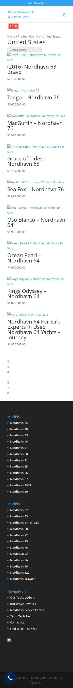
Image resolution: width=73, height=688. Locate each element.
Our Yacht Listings (22, 597)
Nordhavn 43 (19, 435)
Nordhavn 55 (19, 466)
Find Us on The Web (23, 629)
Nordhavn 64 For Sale (24, 523)
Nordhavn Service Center (27, 610)
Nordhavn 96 (19, 566)
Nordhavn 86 (19, 560)
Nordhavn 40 (19, 429)
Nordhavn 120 (19, 572)
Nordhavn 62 (19, 510)
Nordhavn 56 (19, 473)
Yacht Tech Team (21, 616)
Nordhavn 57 (19, 479)
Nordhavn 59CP (20, 485)
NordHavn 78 (19, 554)
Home (11, 36)
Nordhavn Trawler (22, 579)
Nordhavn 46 (19, 441)
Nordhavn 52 (19, 460)
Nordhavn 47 (19, 448)
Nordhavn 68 (19, 529)
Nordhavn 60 (19, 491)
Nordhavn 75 (19, 541)
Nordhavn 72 (19, 535)
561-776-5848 (36, 3)
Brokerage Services (23, 604)
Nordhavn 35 (19, 423)
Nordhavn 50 (19, 454)
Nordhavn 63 (19, 516)
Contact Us (17, 622)
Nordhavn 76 (19, 547)
